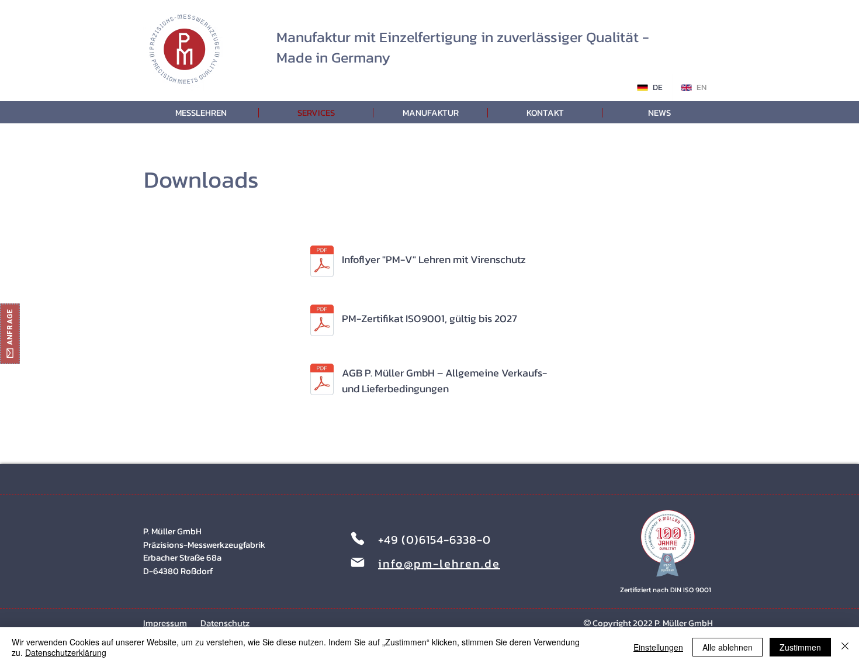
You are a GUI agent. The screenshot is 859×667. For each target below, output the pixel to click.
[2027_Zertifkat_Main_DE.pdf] (322, 322)
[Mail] (357, 562)
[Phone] (357, 538)
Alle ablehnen (727, 647)
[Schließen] (845, 647)
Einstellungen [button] (658, 647)
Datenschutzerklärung (65, 652)
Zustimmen (800, 647)
